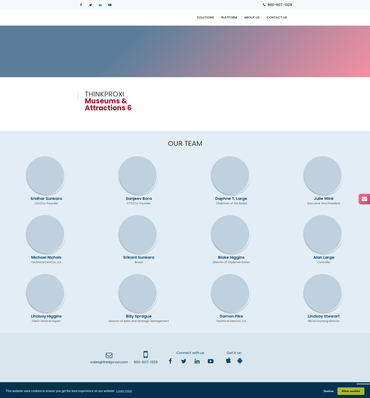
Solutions (205, 17)
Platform (229, 17)
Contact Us (277, 17)
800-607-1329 (280, 4)
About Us (252, 17)
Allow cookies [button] (351, 391)
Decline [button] (329, 391)
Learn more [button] (124, 391)
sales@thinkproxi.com (109, 362)
